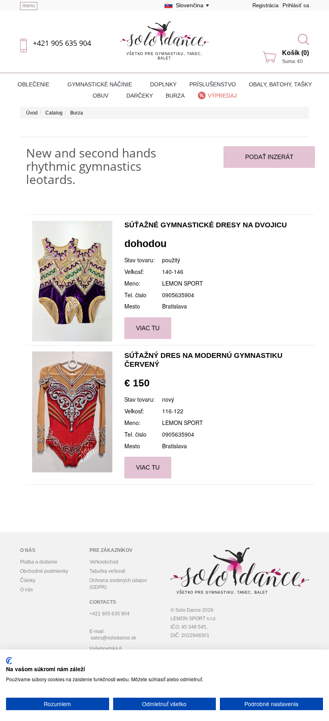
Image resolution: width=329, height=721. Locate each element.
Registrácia (265, 5)
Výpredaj (222, 95)
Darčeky (139, 95)
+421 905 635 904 (62, 43)
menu (28, 5)
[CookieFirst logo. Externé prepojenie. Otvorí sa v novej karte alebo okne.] (9, 660)
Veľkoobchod (103, 562)
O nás (26, 589)
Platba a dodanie (38, 562)
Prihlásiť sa (295, 5)
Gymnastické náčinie (100, 84)
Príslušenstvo (212, 84)
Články (27, 580)
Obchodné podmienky (44, 571)
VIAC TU (148, 328)
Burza (175, 95)
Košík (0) (295, 52)
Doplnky (163, 84)
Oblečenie (34, 84)
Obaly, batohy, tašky (280, 84)
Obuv (101, 95)
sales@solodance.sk (113, 638)
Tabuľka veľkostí (107, 571)
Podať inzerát (269, 156)
